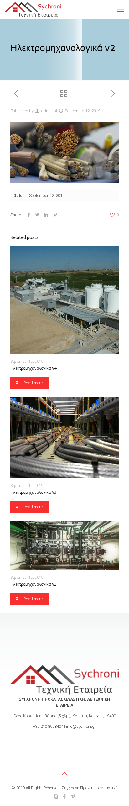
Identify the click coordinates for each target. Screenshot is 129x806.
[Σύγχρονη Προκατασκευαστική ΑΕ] (33, 9)
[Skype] (56, 796)
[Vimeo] (73, 796)
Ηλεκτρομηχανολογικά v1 (33, 584)
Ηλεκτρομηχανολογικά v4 (33, 368)
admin (47, 110)
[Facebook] (64, 796)
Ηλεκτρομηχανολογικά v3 (33, 493)
